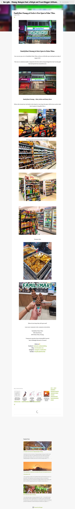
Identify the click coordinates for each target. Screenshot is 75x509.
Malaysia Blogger (54, 396)
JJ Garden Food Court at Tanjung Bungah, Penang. (33, 451)
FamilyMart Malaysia (55, 391)
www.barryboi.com (38, 347)
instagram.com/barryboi (40, 349)
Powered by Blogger (38, 507)
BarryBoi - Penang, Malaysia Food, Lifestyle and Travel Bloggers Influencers (31, 2)
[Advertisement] (37, 426)
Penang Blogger (17, 401)
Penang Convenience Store (27, 401)
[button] (14, 17)
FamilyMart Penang (54, 393)
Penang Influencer (36, 401)
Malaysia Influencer (54, 398)
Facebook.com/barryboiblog (40, 346)
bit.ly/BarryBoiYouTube (39, 351)
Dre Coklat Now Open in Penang (29, 494)
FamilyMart (53, 389)
